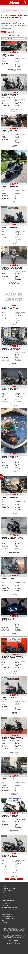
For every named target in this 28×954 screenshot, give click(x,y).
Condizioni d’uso (6, 896)
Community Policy (6, 898)
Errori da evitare (6, 905)
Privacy (4, 892)
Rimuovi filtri (10, 32)
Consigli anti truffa (6, 903)
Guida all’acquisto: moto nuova (9, 907)
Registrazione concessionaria (9, 918)
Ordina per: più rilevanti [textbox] (6, 38)
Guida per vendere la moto (9, 911)
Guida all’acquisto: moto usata (9, 909)
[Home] (14, 2)
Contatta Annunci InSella (8, 888)
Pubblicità (4, 922)
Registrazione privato (7, 916)
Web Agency (14, 945)
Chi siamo (4, 886)
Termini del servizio (7, 890)
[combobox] (14, 38)
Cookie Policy (5, 894)
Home (3, 10)
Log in (3, 920)
